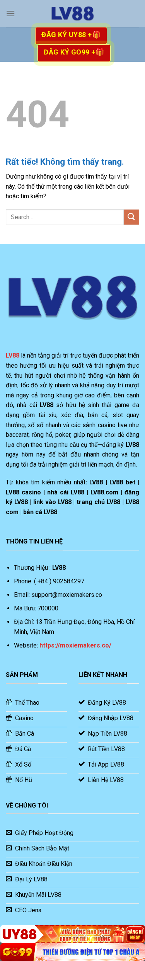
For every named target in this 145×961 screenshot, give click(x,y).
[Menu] (10, 13)
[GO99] (72, 952)
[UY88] (72, 934)
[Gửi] (131, 217)
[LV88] (72, 13)
